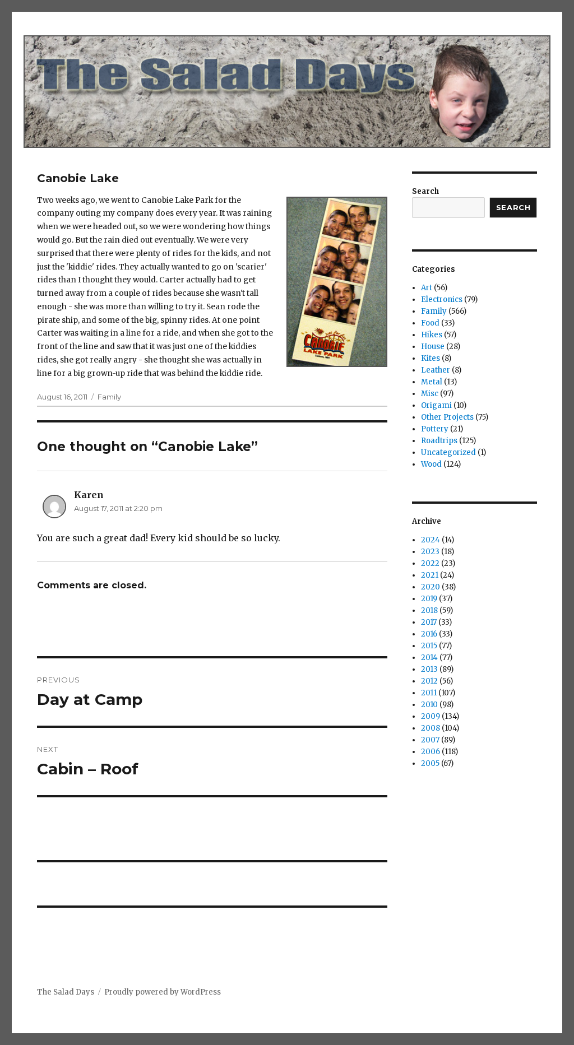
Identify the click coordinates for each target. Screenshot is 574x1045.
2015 (429, 646)
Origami (436, 405)
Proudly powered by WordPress (162, 992)
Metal (431, 382)
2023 (430, 551)
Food (430, 323)
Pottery (434, 429)
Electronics (441, 299)
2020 (430, 587)
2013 (429, 669)
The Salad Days (65, 992)
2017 (429, 622)
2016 (429, 634)
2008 (430, 728)
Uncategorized (448, 452)
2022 (430, 563)
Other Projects (447, 417)
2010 (429, 704)
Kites (430, 358)
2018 (429, 610)
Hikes (431, 335)
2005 (430, 763)
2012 (429, 681)
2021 (429, 575)
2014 (429, 657)
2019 (429, 598)
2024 (430, 540)
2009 (430, 716)
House (433, 346)
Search (425, 191)
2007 (430, 740)
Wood (431, 464)
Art (426, 287)
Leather (435, 370)
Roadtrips (439, 440)
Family (109, 396)
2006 (430, 751)
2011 (429, 693)
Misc (429, 393)
